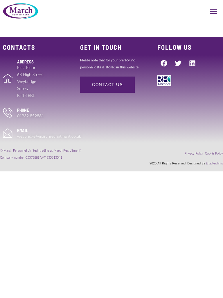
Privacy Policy (194, 153)
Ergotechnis (214, 163)
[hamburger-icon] (213, 11)
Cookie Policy (214, 153)
